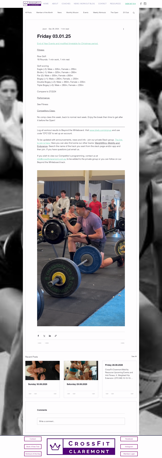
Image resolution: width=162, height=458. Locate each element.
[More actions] (123, 28)
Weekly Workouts (99, 12)
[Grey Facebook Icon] (141, 3)
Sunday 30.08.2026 (37, 384)
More (125, 12)
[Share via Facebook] (38, 336)
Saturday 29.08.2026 (77, 384)
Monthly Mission (72, 12)
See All (134, 356)
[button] (134, 13)
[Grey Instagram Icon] (145, 3)
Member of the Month (44, 12)
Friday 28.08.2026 (114, 365)
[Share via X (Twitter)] (44, 336)
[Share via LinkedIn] (50, 336)
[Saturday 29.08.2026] (81, 370)
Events (85, 12)
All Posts (28, 12)
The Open (114, 12)
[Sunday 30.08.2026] (42, 370)
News (60, 12)
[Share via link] (56, 336)
